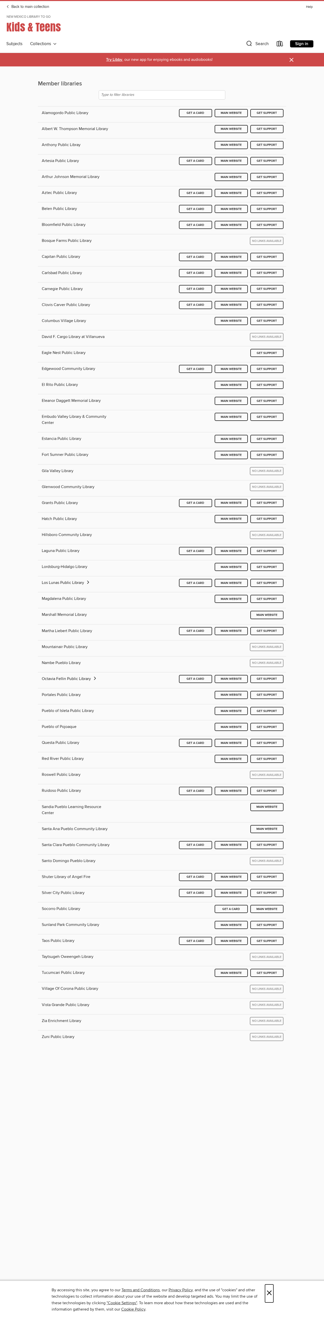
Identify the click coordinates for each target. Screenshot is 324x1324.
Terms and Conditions (141, 1290)
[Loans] (280, 45)
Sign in (301, 44)
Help (309, 7)
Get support (267, 113)
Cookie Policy (133, 1309)
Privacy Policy (181, 1290)
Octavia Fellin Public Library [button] (67, 678)
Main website (231, 113)
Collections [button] (41, 44)
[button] (256, 45)
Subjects (14, 44)
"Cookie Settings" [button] (122, 1302)
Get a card (195, 113)
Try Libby (114, 59)
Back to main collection (29, 7)
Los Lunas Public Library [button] (63, 582)
